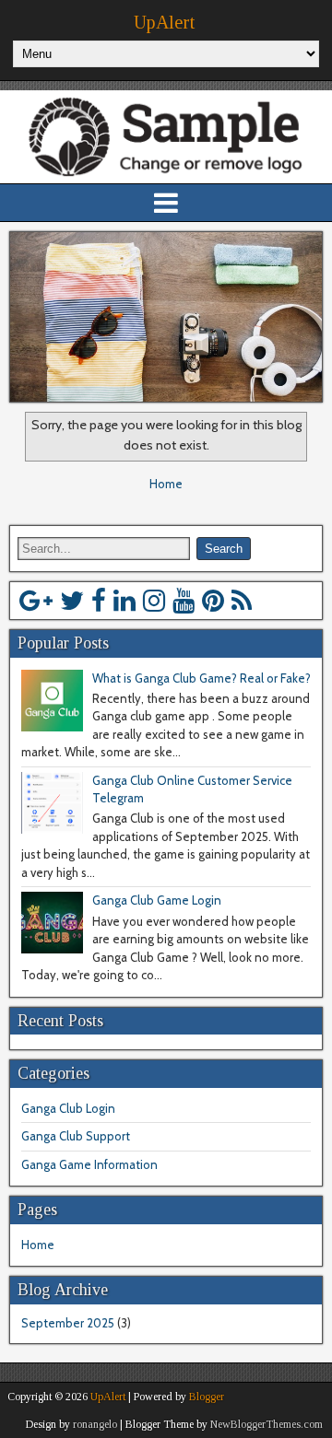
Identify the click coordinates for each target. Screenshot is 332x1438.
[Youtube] (183, 600)
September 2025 (67, 1322)
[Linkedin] (124, 600)
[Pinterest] (213, 600)
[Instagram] (154, 600)
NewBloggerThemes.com (266, 1424)
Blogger (206, 1396)
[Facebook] (98, 600)
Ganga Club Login (68, 1108)
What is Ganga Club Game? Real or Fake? (201, 678)
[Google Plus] (36, 600)
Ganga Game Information (89, 1164)
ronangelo (95, 1424)
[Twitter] (72, 600)
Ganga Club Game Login (156, 900)
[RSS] (241, 600)
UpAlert (164, 22)
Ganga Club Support (75, 1135)
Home (166, 483)
